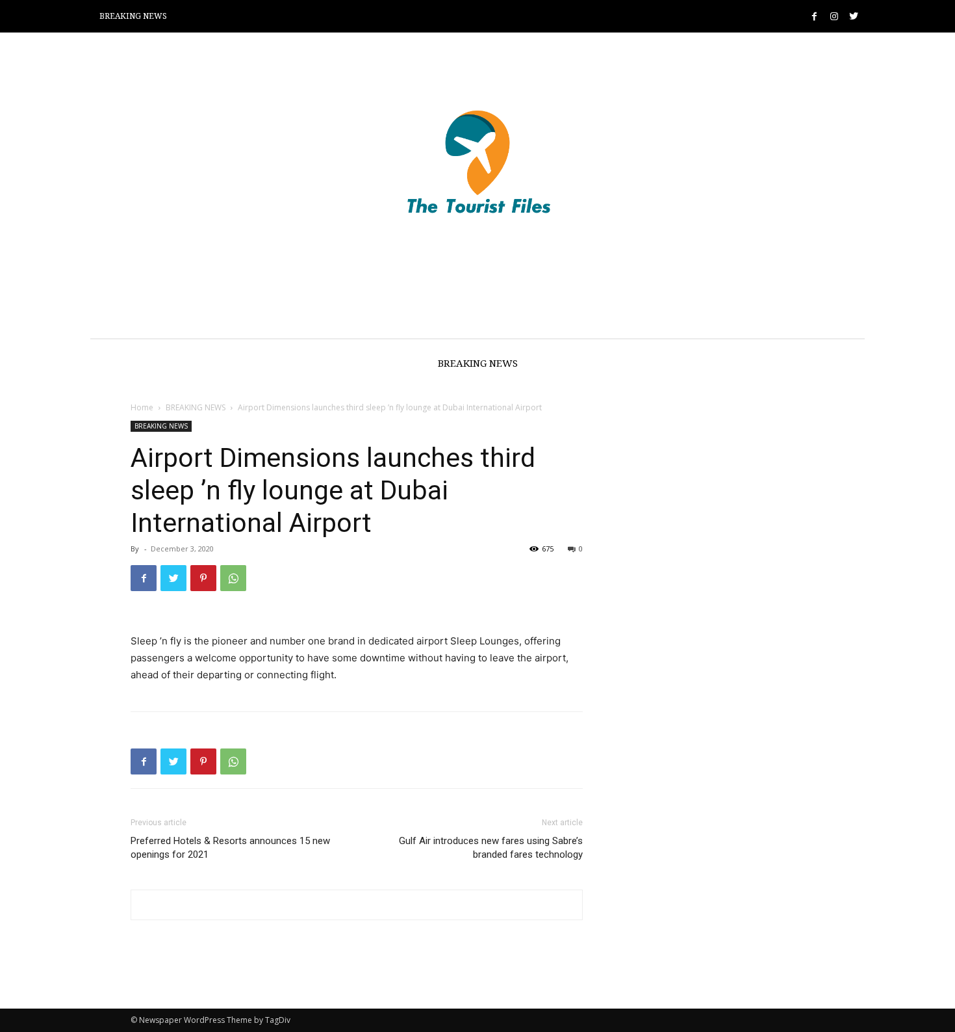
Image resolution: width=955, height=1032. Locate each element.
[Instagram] (833, 16)
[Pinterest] (203, 578)
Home (142, 407)
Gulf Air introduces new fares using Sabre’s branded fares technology (491, 847)
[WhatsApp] (233, 578)
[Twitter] (853, 16)
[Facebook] (814, 16)
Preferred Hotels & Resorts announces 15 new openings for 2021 (230, 847)
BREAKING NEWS (195, 407)
